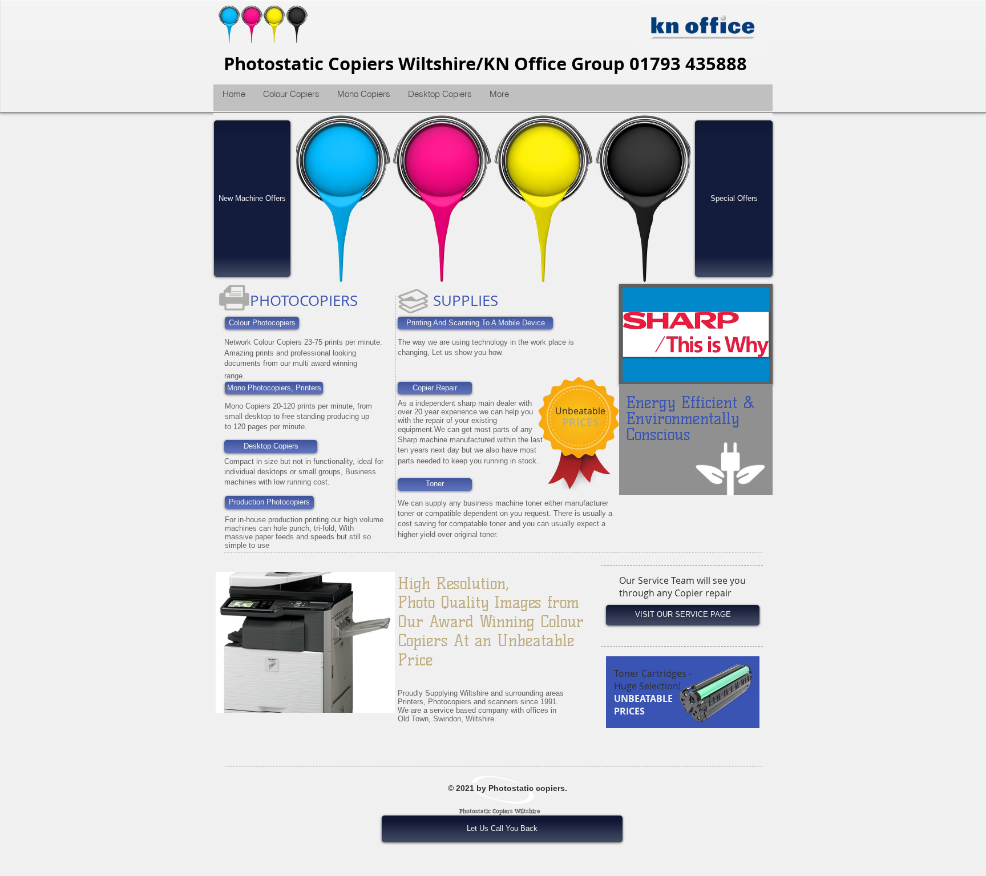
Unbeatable (580, 411)
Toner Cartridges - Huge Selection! (653, 679)
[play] (673, 267)
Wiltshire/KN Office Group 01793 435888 (572, 63)
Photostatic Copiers (311, 63)
